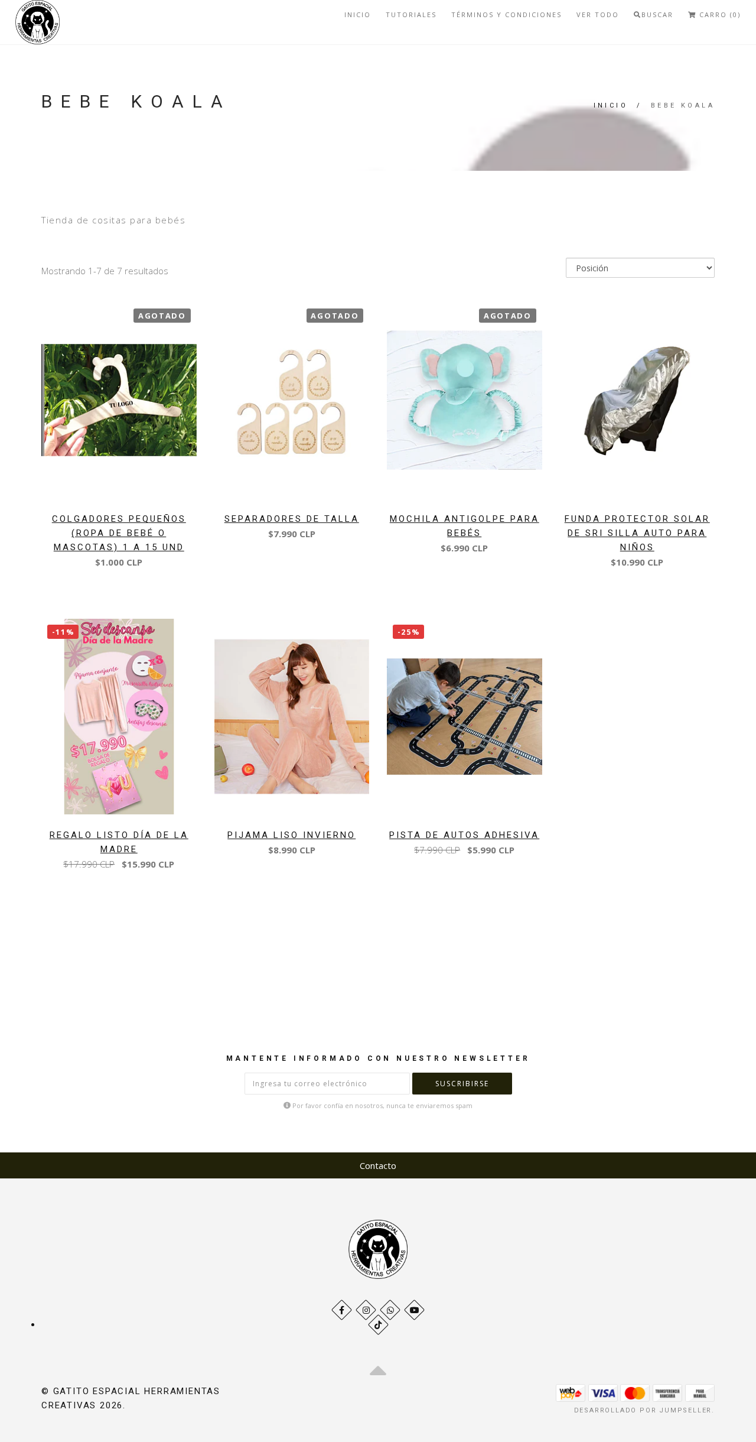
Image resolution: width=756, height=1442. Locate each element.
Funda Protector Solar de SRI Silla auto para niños (637, 533)
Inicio (357, 14)
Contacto (378, 1165)
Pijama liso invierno (291, 835)
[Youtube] (414, 1310)
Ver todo (597, 14)
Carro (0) (718, 14)
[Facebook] (341, 1310)
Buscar (657, 14)
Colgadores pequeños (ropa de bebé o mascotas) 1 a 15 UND (119, 533)
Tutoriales (411, 14)
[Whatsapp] (390, 1310)
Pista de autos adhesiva (464, 835)
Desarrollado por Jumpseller (643, 1410)
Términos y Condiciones (506, 14)
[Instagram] (366, 1310)
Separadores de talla (291, 519)
